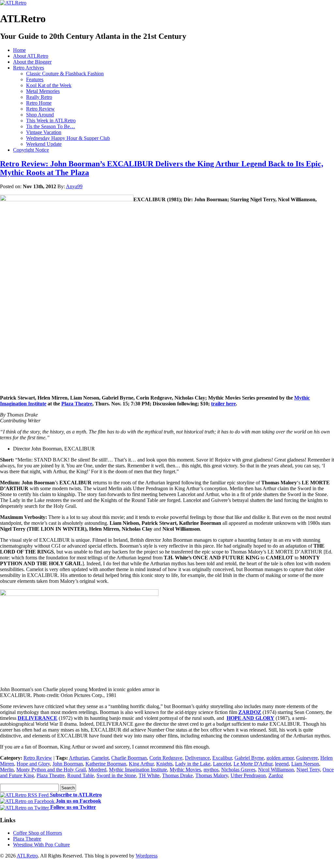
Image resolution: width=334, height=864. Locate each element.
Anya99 (74, 186)
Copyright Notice (31, 150)
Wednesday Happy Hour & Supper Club (68, 138)
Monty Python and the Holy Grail (51, 769)
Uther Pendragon (248, 775)
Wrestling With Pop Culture (41, 844)
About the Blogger (32, 62)
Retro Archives (28, 67)
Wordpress (147, 855)
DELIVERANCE (37, 718)
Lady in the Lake (192, 763)
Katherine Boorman (105, 763)
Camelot (100, 758)
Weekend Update (44, 144)
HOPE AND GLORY (250, 718)
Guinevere (307, 758)
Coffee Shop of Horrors (37, 833)
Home (19, 50)
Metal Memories (43, 91)
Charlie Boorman (129, 758)
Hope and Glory (33, 763)
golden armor (280, 758)
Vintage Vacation (43, 132)
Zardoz (275, 775)
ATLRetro (27, 855)
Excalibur (222, 758)
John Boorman (68, 763)
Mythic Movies (185, 769)
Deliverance (197, 758)
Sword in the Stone (116, 775)
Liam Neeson (305, 763)
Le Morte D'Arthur (253, 763)
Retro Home (39, 103)
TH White (149, 775)
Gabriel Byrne (249, 758)
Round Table (80, 775)
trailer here (223, 403)
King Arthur (141, 763)
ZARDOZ (249, 712)
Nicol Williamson (276, 769)
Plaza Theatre (76, 403)
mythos (211, 769)
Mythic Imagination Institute (138, 769)
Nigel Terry (308, 769)
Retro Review (40, 109)
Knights (164, 763)
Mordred (97, 769)
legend (282, 763)
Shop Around (40, 114)
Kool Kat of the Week (48, 85)
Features (34, 79)
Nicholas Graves (238, 769)
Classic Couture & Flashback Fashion (65, 73)
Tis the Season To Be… (50, 126)
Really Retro (39, 97)
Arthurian (79, 758)
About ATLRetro (30, 56)
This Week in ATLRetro (51, 120)
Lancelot (222, 763)
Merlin (7, 769)
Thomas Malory (211, 775)
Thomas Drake (177, 775)
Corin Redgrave (165, 758)
